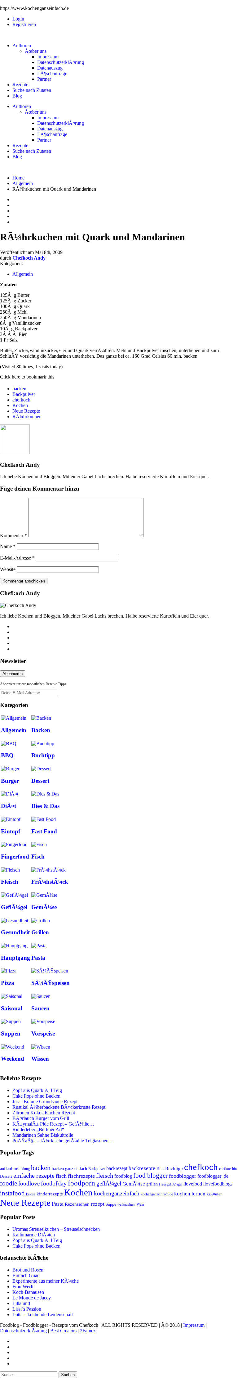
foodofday (54, 1183)
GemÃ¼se (44, 907)
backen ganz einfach (69, 1168)
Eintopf (10, 831)
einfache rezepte (34, 1175)
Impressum (48, 56)
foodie (8, 1183)
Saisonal (11, 1008)
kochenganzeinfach (116, 1193)
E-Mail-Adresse (17, 557)
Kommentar (13, 535)
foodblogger (182, 1176)
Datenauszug (50, 67)
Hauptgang (15, 957)
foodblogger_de (212, 1176)
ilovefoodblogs (217, 1183)
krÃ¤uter (214, 1194)
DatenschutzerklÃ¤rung (60, 62)
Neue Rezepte (26, 411)
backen (19, 388)
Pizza (7, 983)
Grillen (40, 932)
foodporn (81, 1183)
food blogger (150, 1175)
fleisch (104, 1175)
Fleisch (9, 881)
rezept (97, 1204)
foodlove (29, 1183)
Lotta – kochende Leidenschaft (42, 1314)
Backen (40, 730)
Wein (140, 1204)
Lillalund (21, 1303)
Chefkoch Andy (29, 258)
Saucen (40, 1008)
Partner (44, 79)
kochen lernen (189, 1194)
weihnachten (126, 1204)
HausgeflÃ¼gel (170, 1184)
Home (18, 177)
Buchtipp (43, 755)
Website (7, 569)
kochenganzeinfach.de (157, 1194)
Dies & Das (45, 806)
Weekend (12, 1058)
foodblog (123, 1176)
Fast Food (44, 831)
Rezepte (20, 84)
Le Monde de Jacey (31, 1297)
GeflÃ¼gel (14, 907)
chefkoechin (228, 1169)
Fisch (38, 856)
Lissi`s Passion (26, 1309)
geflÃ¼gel (108, 1183)
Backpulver (23, 394)
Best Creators (63, 1330)
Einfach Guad (26, 1275)
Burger (10, 780)
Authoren (21, 45)
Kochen (20, 405)
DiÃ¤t (8, 806)
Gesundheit (15, 932)
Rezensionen (77, 1204)
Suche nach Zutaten (31, 90)
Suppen (10, 1033)
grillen (152, 1183)
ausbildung (22, 1169)
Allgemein (22, 183)
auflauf (6, 1168)
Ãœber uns (35, 51)
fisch (61, 1176)
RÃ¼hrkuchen (27, 416)
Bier (160, 1168)
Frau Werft (22, 1286)
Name (7, 546)
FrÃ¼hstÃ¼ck (49, 881)
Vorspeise (43, 1033)
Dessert (40, 780)
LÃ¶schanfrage (52, 73)
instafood (12, 1193)
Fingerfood (15, 856)
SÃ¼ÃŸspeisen (50, 983)
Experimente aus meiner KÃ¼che (45, 1281)
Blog (17, 95)
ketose (30, 1194)
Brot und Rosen (27, 1269)
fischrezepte (81, 1176)
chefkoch (21, 399)
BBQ (7, 755)
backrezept (116, 1168)
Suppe (111, 1204)
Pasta (38, 957)
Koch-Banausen (28, 1292)
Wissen (40, 1058)
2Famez (87, 1330)
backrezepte (142, 1168)
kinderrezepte (50, 1193)
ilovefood (192, 1183)
